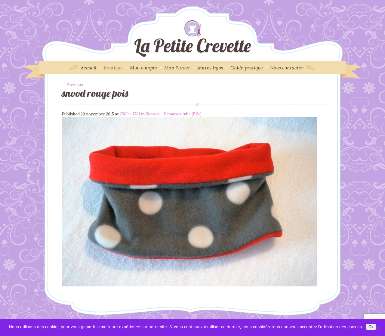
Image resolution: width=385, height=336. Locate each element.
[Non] (377, 328)
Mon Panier (177, 68)
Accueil (89, 68)
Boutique (113, 68)
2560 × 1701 (130, 114)
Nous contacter (286, 68)
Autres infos (210, 68)
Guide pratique (246, 68)
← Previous (72, 84)
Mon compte (143, 68)
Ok (371, 327)
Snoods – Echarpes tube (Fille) (174, 114)
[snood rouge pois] (189, 285)
